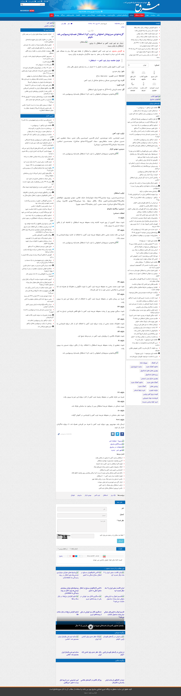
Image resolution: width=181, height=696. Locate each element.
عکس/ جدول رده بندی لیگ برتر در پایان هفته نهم (107, 479)
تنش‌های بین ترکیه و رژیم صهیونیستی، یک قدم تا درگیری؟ (38, 121)
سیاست (153, 15)
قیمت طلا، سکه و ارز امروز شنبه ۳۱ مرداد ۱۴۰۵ (143, 49)
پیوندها (57, 15)
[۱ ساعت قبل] (90, 578)
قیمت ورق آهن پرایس (150, 394)
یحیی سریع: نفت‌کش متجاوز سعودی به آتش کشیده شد (39, 300)
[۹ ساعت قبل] (113, 642)
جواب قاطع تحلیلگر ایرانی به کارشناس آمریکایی (37, 88)
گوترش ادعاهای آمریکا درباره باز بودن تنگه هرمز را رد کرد (37, 256)
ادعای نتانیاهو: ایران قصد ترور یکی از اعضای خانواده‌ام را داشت (39, 144)
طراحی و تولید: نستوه (90, 693)
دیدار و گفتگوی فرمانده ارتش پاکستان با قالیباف (114, 681)
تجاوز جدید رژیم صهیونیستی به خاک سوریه (39, 165)
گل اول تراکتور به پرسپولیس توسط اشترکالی (144, 119)
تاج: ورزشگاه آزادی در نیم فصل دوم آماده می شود (142, 122)
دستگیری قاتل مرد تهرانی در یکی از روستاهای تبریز (90, 613)
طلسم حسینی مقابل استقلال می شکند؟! (145, 318)
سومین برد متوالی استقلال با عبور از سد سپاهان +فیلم (144, 274)
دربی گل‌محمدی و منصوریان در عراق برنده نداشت (146, 344)
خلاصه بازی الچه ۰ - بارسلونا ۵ (149, 241)
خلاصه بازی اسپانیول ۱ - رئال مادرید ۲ (146, 340)
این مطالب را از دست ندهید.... (114, 568)
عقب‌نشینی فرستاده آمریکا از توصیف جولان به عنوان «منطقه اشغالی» (39, 109)
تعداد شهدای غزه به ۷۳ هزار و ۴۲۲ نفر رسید (38, 296)
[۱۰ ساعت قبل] (90, 642)
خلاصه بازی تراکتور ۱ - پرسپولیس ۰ (147, 107)
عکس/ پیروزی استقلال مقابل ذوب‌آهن (111, 488)
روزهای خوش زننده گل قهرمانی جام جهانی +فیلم (143, 209)
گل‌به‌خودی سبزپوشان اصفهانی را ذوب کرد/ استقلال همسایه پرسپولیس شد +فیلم (90, 35)
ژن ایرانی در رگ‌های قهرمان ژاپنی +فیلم (146, 203)
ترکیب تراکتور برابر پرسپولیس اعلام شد (146, 140)
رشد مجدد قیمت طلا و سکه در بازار (147, 36)
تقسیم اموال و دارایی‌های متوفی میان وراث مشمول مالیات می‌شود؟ (114, 615)
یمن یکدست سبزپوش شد (44, 64)
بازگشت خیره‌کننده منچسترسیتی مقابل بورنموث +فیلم (144, 293)
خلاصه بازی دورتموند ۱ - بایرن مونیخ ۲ (146, 353)
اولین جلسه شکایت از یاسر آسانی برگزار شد (144, 131)
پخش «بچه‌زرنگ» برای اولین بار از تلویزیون (39, 238)
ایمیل (122, 514)
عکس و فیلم (70, 15)
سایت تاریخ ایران (136, 366)
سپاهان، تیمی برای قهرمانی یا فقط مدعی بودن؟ (143, 151)
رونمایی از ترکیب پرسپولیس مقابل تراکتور (145, 142)
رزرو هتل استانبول (152, 374)
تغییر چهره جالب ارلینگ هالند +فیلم (147, 321)
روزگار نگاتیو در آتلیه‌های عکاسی (91, 680)
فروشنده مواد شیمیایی (150, 398)
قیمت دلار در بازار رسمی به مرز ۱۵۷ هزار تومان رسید (144, 56)
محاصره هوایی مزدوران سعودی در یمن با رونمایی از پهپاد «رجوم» (38, 269)
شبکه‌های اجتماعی (122, 15)
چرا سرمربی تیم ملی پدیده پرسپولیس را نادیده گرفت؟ (144, 135)
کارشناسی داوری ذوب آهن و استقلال (111, 470)
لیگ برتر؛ (90, 31)
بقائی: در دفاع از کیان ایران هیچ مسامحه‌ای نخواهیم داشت (40, 40)
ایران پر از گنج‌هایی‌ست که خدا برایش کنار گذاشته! (40, 275)
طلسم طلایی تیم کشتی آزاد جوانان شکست (145, 284)
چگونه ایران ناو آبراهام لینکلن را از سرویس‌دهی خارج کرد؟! (38, 169)
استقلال (105, 495)
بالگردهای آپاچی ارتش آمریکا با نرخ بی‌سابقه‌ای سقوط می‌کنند (38, 174)
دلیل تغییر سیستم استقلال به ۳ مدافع (146, 128)
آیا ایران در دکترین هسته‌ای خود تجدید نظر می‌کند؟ (40, 100)
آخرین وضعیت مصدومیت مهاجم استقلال (110, 461)
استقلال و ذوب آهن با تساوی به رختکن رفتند (109, 458)
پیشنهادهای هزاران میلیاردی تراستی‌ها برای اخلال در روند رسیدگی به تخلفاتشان (70, 591)
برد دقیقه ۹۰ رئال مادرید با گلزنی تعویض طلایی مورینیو (144, 349)
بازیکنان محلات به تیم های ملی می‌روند (146, 324)
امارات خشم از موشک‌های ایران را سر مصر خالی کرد (38, 35)
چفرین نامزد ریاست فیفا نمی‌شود (148, 157)
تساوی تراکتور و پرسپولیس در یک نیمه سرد (145, 125)
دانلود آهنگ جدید (152, 366)
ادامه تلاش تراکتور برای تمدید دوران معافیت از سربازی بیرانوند (145, 311)
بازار (51, 15)
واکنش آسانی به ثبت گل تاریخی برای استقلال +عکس (145, 178)
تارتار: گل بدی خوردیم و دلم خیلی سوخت (110, 482)
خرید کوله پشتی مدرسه (150, 402)
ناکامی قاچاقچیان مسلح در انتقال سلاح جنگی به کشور (90, 589)
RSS (45, 1)
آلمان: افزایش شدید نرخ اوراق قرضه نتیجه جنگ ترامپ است (38, 188)
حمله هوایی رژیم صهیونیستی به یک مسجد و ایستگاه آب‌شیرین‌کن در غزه (39, 261)
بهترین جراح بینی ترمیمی (149, 378)
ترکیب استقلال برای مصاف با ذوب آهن (111, 485)
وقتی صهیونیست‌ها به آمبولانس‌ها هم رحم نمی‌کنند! (39, 292)
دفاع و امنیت (111, 15)
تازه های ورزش (155, 103)
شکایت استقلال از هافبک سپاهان (147, 212)
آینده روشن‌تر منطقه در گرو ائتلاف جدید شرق (38, 227)
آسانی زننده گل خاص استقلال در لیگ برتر (145, 250)
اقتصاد (78, 15)
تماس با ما (31, 1)
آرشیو (39, 1)
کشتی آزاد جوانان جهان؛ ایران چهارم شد (145, 259)
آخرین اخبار (50, 116)
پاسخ (60, 556)
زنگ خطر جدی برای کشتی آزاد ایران (147, 215)
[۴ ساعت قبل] (90, 602)
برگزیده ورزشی (119, 632)
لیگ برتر (113, 495)
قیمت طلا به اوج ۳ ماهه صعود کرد (147, 52)
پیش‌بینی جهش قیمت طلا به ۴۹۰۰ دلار (146, 43)
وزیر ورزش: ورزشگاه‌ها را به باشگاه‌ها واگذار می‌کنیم (145, 167)
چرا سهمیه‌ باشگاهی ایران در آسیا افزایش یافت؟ (143, 194)
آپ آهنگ (155, 363)
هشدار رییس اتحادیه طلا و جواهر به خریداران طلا (37, 79)
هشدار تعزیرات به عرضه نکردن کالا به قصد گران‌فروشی (39, 316)
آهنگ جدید (142, 386)
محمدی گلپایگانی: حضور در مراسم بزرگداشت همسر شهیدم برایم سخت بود (39, 202)
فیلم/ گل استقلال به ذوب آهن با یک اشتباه (109, 464)
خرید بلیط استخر (139, 390)
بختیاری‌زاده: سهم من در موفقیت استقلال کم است (145, 236)
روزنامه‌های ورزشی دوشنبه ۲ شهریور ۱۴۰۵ (145, 232)
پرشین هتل (154, 386)
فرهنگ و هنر (91, 15)
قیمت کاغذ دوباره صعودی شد (149, 46)
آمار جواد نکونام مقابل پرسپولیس (148, 171)
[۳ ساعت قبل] (68, 670)
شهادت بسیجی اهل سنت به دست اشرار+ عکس (37, 105)
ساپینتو (80, 495)
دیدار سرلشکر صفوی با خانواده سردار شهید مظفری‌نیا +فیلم (39, 242)
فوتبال (72, 495)
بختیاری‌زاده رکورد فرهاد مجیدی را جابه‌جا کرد (144, 218)
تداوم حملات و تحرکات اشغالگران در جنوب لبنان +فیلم (38, 219)
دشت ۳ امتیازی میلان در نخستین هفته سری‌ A (143, 244)
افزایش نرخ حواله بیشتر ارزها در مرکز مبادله (144, 40)
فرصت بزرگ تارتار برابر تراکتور (149, 175)
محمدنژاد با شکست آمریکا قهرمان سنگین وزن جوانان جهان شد (145, 280)
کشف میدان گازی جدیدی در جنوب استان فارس (37, 265)
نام (123, 508)
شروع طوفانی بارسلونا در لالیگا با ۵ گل (146, 247)
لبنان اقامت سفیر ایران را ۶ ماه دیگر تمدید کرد (114, 589)
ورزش (131, 15)
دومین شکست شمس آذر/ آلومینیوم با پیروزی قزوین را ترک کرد (145, 266)
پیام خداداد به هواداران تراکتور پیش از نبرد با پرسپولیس (145, 187)
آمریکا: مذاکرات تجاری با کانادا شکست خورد (38, 209)
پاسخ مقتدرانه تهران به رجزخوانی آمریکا (40, 82)
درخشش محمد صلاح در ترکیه (149, 191)
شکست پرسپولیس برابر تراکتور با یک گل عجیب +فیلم (144, 115)
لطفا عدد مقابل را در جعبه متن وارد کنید (112, 535)
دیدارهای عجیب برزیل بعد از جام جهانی (145, 111)
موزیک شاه (143, 363)
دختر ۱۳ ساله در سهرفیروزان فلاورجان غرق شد (37, 68)
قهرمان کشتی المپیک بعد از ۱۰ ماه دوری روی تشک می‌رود (145, 225)
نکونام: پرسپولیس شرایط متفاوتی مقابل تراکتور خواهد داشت (144, 288)
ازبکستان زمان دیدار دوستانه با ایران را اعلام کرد (143, 163)
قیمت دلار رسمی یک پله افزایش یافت (146, 30)
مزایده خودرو (153, 390)
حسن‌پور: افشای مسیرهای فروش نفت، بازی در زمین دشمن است (38, 57)
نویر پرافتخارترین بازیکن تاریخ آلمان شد (146, 334)
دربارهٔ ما (23, 1)
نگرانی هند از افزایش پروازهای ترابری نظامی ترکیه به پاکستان (39, 92)
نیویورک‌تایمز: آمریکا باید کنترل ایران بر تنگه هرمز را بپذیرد (38, 152)
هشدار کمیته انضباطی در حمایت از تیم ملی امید (143, 304)
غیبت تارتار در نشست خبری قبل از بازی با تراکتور (143, 298)
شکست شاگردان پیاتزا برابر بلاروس (147, 307)
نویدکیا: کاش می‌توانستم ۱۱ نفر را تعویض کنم (144, 256)
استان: (157, 65)
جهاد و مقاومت (101, 15)
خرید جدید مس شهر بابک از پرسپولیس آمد (144, 229)
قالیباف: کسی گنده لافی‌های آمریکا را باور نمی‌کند (37, 148)
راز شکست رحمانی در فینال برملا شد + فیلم (144, 337)
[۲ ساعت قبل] (113, 602)
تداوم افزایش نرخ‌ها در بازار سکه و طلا (146, 27)
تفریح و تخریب (47, 62)
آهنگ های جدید (152, 382)
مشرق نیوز (142, 6)
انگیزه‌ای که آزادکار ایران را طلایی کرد (147, 160)
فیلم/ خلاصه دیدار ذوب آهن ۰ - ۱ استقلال (110, 476)
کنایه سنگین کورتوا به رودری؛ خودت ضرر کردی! (143, 315)
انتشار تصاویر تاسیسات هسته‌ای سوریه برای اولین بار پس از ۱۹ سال (99, 625)
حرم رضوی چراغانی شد (45, 326)
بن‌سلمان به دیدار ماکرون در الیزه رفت (40, 128)
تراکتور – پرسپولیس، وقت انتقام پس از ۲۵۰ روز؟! (145, 198)
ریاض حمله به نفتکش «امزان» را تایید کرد (39, 179)
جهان (147, 15)
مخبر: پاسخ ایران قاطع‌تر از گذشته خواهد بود (38, 224)
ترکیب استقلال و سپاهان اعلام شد (147, 301)
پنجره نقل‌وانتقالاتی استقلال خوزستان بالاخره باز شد (144, 147)
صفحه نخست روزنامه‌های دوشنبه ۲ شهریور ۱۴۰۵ (37, 97)
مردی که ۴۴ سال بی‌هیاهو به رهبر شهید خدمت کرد (38, 183)
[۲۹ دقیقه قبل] (113, 578)
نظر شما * (120, 520)
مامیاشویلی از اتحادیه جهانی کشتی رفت (146, 330)
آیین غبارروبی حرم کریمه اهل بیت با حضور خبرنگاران (69, 681)
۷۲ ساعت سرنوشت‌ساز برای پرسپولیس (145, 327)
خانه (158, 15)
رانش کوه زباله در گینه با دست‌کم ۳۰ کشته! (38, 85)
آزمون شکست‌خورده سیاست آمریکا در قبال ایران (37, 279)
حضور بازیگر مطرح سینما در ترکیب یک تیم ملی (143, 183)
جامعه (83, 15)
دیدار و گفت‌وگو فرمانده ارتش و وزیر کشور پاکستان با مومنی (40, 305)
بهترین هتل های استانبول (149, 370)
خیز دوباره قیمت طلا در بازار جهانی (147, 34)
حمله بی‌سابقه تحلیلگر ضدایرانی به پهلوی (39, 76)
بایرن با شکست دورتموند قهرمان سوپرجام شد (144, 356)
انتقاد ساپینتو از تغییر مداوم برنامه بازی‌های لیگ (108, 467)
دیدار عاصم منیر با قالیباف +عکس (41, 206)
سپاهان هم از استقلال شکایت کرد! (147, 253)
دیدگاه (63, 15)
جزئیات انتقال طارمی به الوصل (149, 206)
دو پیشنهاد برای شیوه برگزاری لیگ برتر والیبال (144, 154)
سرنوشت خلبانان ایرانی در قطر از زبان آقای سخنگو (39, 52)
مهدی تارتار (88, 495)
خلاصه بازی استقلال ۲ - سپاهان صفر (146, 262)
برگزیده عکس (119, 660)
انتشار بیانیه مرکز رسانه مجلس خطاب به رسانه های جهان (39, 157)
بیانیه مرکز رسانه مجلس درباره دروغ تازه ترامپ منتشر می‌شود (38, 250)
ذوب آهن (97, 495)
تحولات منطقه (139, 15)
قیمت (158, 23)
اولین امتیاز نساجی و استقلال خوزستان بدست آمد (142, 270)
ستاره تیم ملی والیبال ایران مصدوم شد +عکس (143, 221)
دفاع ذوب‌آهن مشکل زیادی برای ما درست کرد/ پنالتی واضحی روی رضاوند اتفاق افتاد (97, 473)
